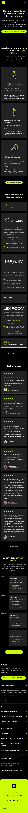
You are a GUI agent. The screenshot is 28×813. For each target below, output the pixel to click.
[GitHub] (20, 800)
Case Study (14, 792)
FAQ (14, 795)
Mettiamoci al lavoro (13, 182)
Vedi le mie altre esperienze (14, 353)
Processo (8, 795)
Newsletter (19, 795)
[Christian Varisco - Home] (3, 2)
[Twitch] (14, 800)
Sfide (8, 792)
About (3, 792)
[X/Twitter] (7, 800)
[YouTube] (10, 800)
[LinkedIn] (17, 800)
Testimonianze (22, 792)
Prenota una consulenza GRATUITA (13, 31)
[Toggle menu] (24, 2)
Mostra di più (14, 546)
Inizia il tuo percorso (13, 652)
